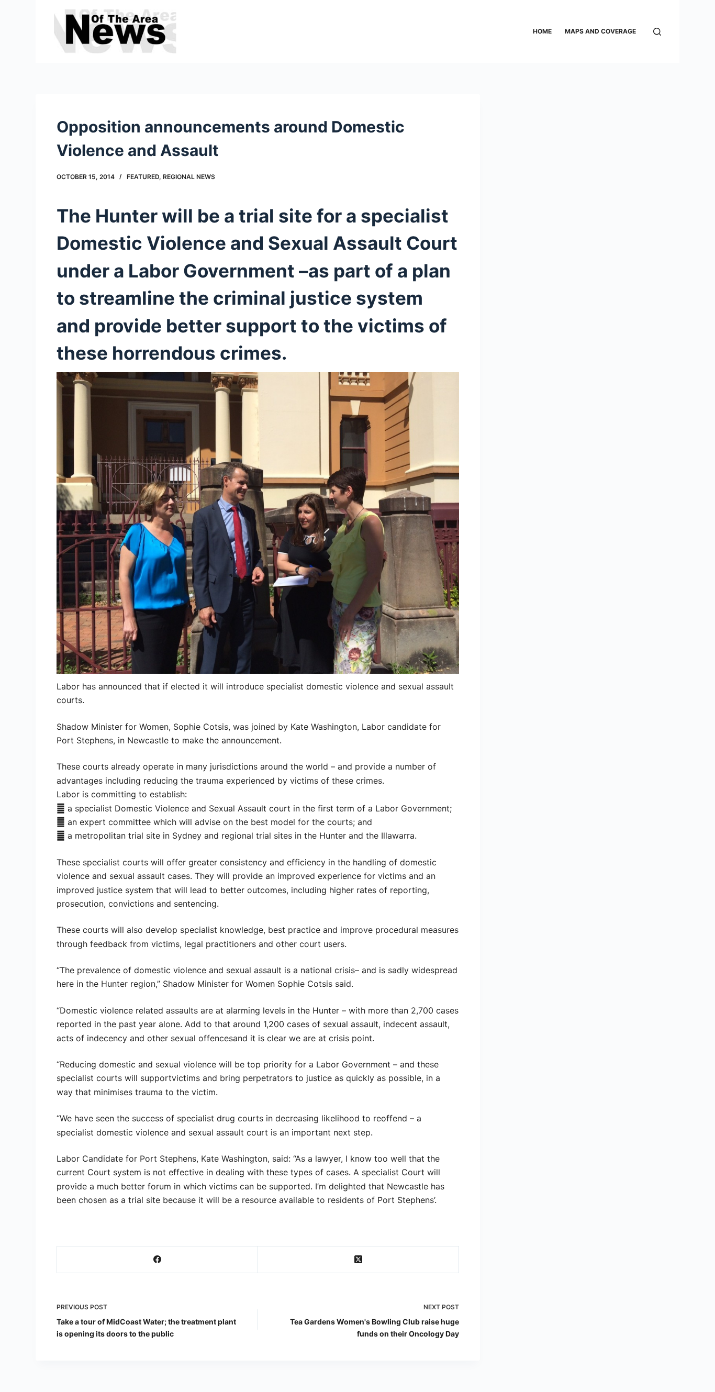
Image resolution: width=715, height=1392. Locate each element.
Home (542, 31)
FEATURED (143, 177)
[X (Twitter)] (358, 1259)
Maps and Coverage (600, 31)
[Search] (657, 32)
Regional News (189, 177)
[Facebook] (157, 1259)
